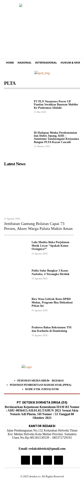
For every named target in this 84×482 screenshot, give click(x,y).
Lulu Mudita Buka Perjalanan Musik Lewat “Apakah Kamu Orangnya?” (50, 246)
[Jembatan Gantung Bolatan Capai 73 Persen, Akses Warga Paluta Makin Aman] (38, 191)
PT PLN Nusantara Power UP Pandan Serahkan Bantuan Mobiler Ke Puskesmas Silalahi (56, 104)
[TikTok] (36, 460)
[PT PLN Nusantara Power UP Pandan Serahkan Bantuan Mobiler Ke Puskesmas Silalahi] (17, 106)
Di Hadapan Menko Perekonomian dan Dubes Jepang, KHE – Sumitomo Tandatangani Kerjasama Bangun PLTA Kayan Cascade (56, 137)
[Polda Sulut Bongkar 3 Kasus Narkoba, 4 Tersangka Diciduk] (16, 281)
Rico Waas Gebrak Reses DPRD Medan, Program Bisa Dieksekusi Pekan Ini (52, 302)
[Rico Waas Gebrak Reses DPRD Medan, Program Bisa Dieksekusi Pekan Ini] (16, 309)
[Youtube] (58, 460)
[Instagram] (25, 460)
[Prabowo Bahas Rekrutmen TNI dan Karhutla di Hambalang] (16, 338)
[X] (47, 460)
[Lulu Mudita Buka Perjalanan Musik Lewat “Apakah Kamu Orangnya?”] (16, 253)
